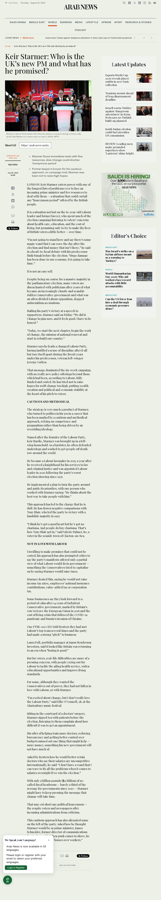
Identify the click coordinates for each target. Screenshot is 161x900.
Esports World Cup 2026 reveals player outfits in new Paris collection (117, 79)
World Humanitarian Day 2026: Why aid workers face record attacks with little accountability (118, 280)
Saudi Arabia (18, 22)
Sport (118, 22)
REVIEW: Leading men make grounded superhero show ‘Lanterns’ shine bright (119, 148)
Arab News (13, 3)
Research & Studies (138, 22)
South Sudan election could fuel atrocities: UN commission (118, 132)
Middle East (37, 22)
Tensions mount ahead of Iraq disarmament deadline (119, 96)
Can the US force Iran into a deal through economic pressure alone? (118, 303)
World (52, 22)
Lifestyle (92, 22)
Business (66, 22)
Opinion (106, 22)
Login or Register (16, 867)
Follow (14, 228)
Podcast (80, 30)
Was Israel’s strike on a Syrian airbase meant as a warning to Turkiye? (119, 255)
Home (8, 46)
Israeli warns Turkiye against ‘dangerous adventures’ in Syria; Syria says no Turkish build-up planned (88, 38)
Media (79, 22)
